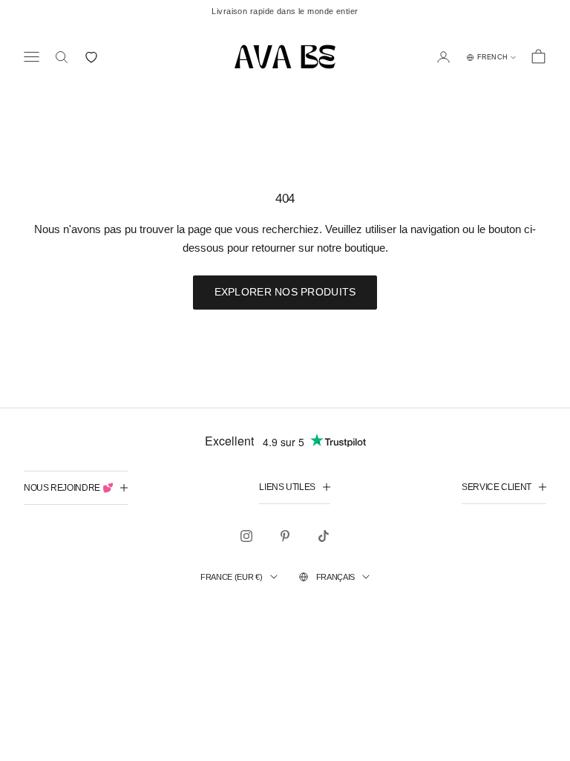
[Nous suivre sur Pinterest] (285, 536)
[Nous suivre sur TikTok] (323, 536)
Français (335, 576)
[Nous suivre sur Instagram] (246, 536)
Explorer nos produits (285, 292)
